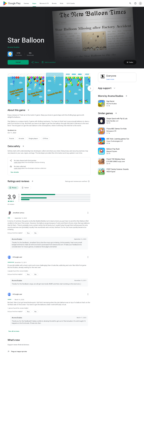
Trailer (129, 62)
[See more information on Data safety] (23, 146)
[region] (37, 54)
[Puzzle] (12, 138)
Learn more (17, 162)
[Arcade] (21, 138)
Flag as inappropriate (17, 351)
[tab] (26, 3)
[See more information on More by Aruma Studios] (126, 95)
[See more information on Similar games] (115, 113)
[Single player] (33, 138)
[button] (16, 88)
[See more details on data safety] (15, 172)
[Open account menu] (140, 3)
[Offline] (45, 138)
